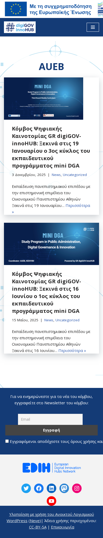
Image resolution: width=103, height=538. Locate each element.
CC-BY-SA (37, 527)
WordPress (17, 520)
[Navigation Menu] (93, 27)
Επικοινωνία (62, 527)
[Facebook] (39, 488)
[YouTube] (51, 501)
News (56, 174)
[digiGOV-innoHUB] (20, 27)
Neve (35, 520)
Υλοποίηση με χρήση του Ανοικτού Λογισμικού (51, 514)
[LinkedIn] (51, 488)
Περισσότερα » (72, 350)
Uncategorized (75, 174)
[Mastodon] (64, 488)
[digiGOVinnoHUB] (26, 488)
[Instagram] (77, 488)
